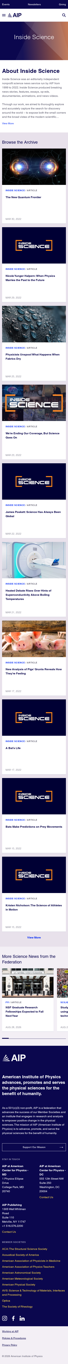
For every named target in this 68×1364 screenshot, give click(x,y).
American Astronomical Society (21, 1272)
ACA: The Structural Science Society (24, 1249)
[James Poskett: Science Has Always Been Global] (34, 481)
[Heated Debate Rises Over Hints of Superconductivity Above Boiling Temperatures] (34, 560)
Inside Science (15, 190)
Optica (6, 1300)
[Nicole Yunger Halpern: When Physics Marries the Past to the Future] (34, 245)
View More (8, 123)
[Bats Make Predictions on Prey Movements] (34, 796)
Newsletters (34, 4)
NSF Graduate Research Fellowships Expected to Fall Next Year (24, 1011)
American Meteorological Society (22, 1278)
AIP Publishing (12, 1205)
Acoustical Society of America (20, 1255)
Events (6, 4)
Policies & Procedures (14, 1338)
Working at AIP (10, 1331)
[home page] (16, 15)
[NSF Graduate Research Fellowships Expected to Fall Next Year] (28, 983)
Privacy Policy (9, 1345)
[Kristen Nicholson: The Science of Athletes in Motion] (34, 875)
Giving (62, 4)
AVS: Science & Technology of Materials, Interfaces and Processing (33, 1292)
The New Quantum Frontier (23, 197)
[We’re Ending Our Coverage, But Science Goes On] (34, 403)
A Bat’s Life (13, 748)
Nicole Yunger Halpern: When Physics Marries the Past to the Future (30, 278)
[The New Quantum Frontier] (34, 167)
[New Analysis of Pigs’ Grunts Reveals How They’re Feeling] (34, 639)
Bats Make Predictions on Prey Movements (34, 826)
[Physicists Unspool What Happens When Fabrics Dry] (34, 324)
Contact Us (46, 1197)
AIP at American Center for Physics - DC (52, 1170)
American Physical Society (18, 1284)
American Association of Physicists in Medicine (31, 1260)
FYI (7, 1002)
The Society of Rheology (17, 1306)
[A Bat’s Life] (34, 717)
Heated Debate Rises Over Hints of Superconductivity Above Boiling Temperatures (28, 595)
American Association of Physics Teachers (28, 1266)
